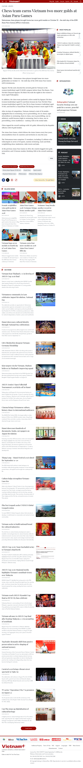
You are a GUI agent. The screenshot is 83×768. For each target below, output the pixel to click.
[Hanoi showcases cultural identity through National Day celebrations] (45, 327)
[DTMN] (39, 739)
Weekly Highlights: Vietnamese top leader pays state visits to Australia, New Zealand (63, 175)
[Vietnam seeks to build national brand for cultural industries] (45, 529)
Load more (28, 728)
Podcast (64, 153)
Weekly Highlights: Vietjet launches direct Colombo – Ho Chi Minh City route (64, 159)
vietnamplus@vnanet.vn (40, 758)
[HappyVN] (62, 739)
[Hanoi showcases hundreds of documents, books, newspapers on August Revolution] (45, 433)
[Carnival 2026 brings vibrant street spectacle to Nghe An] (45, 674)
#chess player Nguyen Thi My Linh (12, 170)
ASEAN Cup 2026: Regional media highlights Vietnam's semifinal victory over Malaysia (17, 572)
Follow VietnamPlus (40, 180)
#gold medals (37, 170)
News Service (76, 745)
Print (12, 180)
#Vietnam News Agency (35, 174)
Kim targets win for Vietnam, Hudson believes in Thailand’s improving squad (17, 367)
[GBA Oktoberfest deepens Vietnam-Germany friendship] (45, 348)
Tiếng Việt (51, 1)
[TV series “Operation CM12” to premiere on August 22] (45, 695)
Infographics (64, 81)
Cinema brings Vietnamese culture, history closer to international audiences (18, 408)
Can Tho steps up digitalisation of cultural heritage (15, 710)
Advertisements (53, 748)
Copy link (16, 180)
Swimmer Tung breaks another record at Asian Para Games (46, 208)
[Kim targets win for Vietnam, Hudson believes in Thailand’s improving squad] (45, 370)
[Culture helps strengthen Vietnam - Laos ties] (45, 483)
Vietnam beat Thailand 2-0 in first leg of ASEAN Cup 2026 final (18, 275)
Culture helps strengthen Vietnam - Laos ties (16, 479)
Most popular (65, 30)
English (57, 1)
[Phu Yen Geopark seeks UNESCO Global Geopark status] (45, 510)
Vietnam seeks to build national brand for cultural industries (17, 525)
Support (58, 745)
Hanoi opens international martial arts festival (68, 71)
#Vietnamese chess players (10, 166)
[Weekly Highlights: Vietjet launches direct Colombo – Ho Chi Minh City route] (76, 159)
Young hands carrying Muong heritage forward (68, 139)
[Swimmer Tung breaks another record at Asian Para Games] (46, 197)
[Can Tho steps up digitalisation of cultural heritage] (45, 714)
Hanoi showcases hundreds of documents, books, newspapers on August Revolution (15, 431)
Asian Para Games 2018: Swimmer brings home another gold (28, 208)
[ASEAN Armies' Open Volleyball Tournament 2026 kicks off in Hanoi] (45, 389)
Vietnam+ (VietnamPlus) (15, 1)
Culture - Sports (7, 6)
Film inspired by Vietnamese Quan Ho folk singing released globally (68, 62)
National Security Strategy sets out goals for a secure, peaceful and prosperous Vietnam (67, 106)
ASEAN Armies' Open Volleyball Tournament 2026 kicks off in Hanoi (16, 385)
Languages (64, 745)
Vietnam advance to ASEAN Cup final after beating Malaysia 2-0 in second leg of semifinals (18, 619)
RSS (53, 745)
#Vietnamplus (22, 174)
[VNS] (16, 739)
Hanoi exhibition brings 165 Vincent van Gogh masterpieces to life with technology (68, 35)
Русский (76, 1)
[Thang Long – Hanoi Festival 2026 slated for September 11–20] (45, 462)
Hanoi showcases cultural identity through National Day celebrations (15, 323)
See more (7, 270)
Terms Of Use (46, 745)
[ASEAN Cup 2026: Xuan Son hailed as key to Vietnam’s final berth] (45, 552)
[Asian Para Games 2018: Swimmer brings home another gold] (28, 197)
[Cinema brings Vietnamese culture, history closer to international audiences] (45, 412)
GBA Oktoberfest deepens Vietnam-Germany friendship (16, 344)
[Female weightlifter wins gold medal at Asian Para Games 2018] (10, 197)
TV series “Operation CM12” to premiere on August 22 (18, 691)
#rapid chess (27, 170)
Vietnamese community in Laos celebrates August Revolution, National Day (17, 297)
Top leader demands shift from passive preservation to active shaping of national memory (17, 644)
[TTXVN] (72, 739)
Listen (63, 165)
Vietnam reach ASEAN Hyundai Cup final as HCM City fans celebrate (16, 596)
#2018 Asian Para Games (26, 166)
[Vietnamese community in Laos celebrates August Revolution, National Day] (45, 299)
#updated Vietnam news (9, 174)
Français (62, 1)
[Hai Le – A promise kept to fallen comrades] (76, 192)
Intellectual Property (37, 745)
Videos (63, 119)
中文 (71, 1)
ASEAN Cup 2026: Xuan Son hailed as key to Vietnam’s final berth (18, 548)
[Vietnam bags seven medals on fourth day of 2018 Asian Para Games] (10, 235)
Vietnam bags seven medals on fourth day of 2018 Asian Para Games (10, 247)
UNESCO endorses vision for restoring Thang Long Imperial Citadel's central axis (68, 45)
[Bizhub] (5, 739)
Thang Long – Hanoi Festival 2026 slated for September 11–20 (18, 459)
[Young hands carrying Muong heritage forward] (69, 129)
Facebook (3, 180)
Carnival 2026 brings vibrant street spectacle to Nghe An (16, 670)
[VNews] (80, 739)
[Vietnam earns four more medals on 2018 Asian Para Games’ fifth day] (28, 235)
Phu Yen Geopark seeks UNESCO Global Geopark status (17, 506)
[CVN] (28, 739)
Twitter (7, 180)
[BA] (51, 739)
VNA (70, 745)
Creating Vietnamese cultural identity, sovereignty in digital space (68, 53)
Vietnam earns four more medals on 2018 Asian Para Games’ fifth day (28, 247)
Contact (60, 748)
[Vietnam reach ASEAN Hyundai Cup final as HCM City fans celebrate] (45, 600)
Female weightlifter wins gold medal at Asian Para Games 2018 (9, 209)
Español (67, 1)
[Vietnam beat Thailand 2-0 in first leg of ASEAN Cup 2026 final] (45, 278)
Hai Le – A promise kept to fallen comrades (63, 191)
